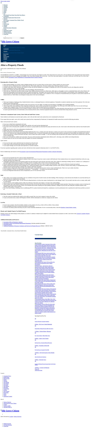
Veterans (5, 25)
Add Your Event (38, 370)
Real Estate (5, 21)
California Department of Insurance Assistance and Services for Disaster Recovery (21, 226)
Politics (19, 20)
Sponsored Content (7, 30)
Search (4, 38)
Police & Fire (17, 17)
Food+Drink (6, 24)
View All (37, 369)
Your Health (6, 15)
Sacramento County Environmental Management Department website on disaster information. (41, 151)
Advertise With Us (7, 407)
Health (21, 230)
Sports (4, 22)
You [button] (4, 13)
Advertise (5, 7)
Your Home (11, 15)
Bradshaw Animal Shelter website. (69, 207)
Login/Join (5, 34)
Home (4, 12)
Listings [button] (5, 26)
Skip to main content (5, 1)
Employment (11, 17)
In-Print (5, 390)
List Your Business (7, 33)
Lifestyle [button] (5, 18)
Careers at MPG (7, 406)
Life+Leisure (6, 20)
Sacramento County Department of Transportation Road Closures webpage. (25, 77)
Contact (5, 10)
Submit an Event (7, 31)
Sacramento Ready (7, 224)
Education (5, 17)
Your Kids (17, 15)
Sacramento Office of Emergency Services (13, 222)
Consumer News (13, 20)
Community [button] (6, 16)
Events (4, 29)
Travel (22, 20)
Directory (5, 4)
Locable (11, 416)
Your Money (22, 15)
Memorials (14, 27)
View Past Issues (38, 243)
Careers (5, 8)
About (4, 11)
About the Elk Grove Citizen (9, 403)
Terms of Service (7, 402)
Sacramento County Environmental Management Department (17, 223)
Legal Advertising (7, 27)
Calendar (5, 6)
